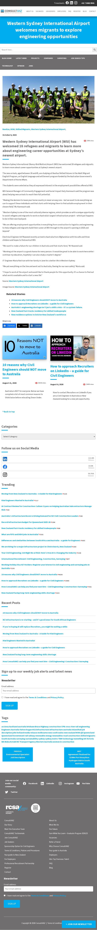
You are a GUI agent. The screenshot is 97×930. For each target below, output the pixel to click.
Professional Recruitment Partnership (19, 863)
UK (84, 738)
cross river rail (71, 726)
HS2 (34, 729)
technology (68, 738)
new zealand (69, 732)
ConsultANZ (9, 820)
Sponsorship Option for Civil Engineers (19, 846)
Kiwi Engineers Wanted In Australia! (20, 500)
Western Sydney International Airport (48, 129)
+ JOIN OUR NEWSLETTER (79, 924)
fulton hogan (26, 729)
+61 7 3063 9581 (87, 3)
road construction (71, 735)
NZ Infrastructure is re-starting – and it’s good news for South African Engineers (39, 619)
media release (30, 732)
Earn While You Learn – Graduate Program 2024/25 (68, 833)
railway (31, 735)
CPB (63, 726)
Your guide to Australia (58, 850)
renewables (57, 735)
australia (22, 726)
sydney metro (51, 738)
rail (26, 735)
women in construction (63, 741)
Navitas (6, 129)
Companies (48, 58)
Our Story (8, 825)
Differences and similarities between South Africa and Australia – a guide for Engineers (43, 540)
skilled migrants (23, 129)
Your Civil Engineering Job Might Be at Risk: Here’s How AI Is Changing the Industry (41, 553)
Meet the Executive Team (14, 829)
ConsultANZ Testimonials (14, 833)
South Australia (9, 738)
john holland (18, 732)
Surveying (61, 58)
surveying (20, 738)
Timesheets (59, 3)
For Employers (10, 859)
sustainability (31, 738)
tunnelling (78, 738)
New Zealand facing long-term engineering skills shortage (30, 593)
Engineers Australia (10, 729)
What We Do (54, 825)
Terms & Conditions (38, 697)
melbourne (43, 732)
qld (81, 732)
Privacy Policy (57, 697)
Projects (35, 58)
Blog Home (6, 58)
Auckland (13, 726)
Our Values (53, 829)
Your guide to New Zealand (15, 855)
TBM (60, 738)
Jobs (31, 66)
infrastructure (42, 729)
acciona (5, 726)
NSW (12, 129)
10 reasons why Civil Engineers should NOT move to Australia (39, 300)
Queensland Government (13, 735)
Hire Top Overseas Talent (59, 859)
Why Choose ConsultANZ (59, 846)
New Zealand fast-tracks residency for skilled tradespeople (38, 311)
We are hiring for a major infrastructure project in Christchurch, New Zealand (39, 546)
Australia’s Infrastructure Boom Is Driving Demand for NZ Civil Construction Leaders (42, 516)
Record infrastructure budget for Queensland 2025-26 (28, 522)
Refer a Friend (54, 842)
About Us (29, 11)
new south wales (56, 732)
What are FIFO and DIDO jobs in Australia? (22, 534)
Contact (92, 11)
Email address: (8, 686)
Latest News (21, 58)
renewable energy (43, 735)
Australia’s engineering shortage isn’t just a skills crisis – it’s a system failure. (46, 307)
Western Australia (44, 741)
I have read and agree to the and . (34, 697)
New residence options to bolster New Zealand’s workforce (38, 314)
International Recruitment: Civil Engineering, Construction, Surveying (36, 559)
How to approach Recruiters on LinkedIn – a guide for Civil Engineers (42, 303)
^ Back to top (9, 411)
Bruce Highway (41, 726)
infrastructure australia (60, 729)
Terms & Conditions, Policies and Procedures (22, 850)
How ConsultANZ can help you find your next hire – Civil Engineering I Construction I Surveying (47, 586)
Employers (61, 11)
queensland (89, 732)
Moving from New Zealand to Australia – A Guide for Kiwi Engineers (34, 493)
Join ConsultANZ (11, 837)
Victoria (90, 738)
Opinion (20, 66)
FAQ (69, 11)
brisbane (31, 726)
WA (3, 741)
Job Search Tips (78, 58)
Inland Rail (77, 729)
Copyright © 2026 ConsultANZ (33, 923)
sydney (41, 738)
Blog (85, 11)
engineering (84, 726)
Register (77, 11)
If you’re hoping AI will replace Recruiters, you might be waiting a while (35, 626)
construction (55, 726)
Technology (7, 66)
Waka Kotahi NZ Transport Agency (20, 741)
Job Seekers (50, 11)
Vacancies (39, 11)
